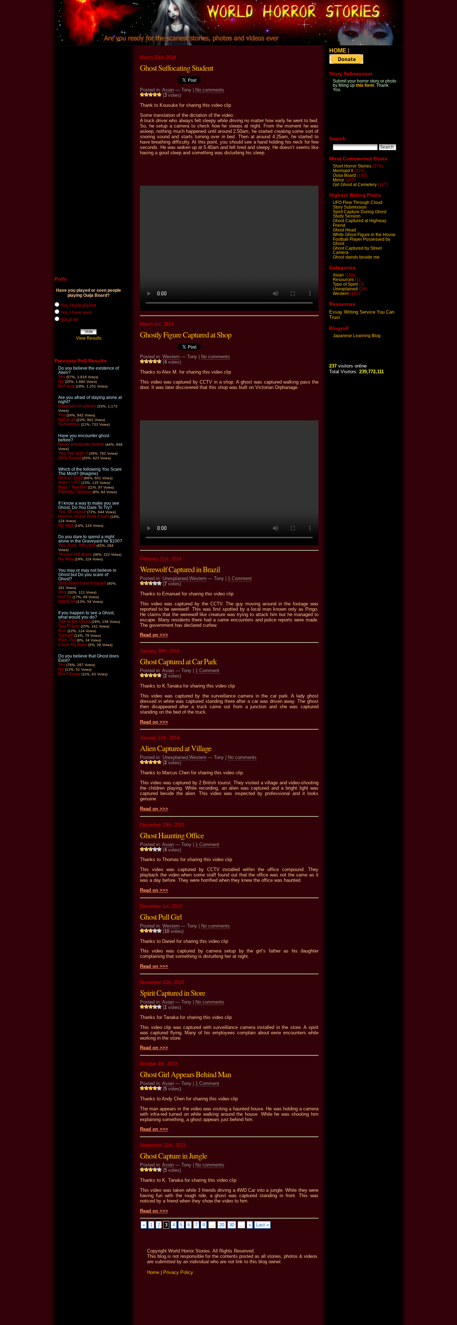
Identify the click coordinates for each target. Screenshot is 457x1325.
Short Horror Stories (352, 166)
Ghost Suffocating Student (176, 67)
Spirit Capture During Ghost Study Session (359, 214)
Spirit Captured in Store (172, 993)
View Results (88, 338)
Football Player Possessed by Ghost (361, 241)
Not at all (68, 319)
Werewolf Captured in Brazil (180, 569)
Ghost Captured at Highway (359, 220)
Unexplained (175, 578)
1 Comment (240, 578)
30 (231, 1225)
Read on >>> (154, 635)
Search (337, 138)
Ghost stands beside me (356, 257)
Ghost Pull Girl (161, 916)
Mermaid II (343, 170)
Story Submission (350, 207)
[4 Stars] (155, 94)
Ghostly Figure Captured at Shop (185, 334)
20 (221, 1225)
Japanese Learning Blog (357, 335)
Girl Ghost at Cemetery (355, 184)
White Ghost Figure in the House (364, 234)
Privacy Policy (178, 1272)
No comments (209, 89)
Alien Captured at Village (175, 748)
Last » (262, 1225)
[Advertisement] (229, 170)
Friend (339, 225)
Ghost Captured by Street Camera (357, 250)
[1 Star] (142, 94)
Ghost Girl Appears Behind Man (185, 1074)
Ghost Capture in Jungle (173, 1155)
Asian (168, 89)
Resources (343, 279)
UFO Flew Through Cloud (357, 202)
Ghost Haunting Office (172, 835)
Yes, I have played (78, 305)
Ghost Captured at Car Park (178, 661)
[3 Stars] (151, 94)
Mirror (338, 180)
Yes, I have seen (76, 312)
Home (153, 1272)
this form (365, 85)
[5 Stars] (159, 94)
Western (171, 356)
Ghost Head (344, 230)
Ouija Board (344, 175)
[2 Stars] (146, 94)
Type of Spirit (345, 284)
